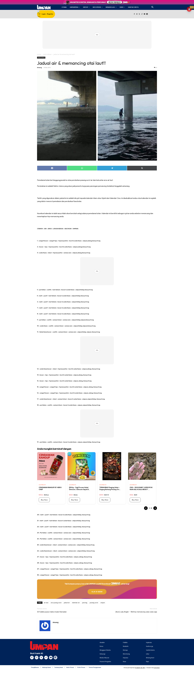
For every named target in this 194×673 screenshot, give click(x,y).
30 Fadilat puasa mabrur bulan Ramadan (52, 612)
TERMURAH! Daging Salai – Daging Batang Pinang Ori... (110, 488)
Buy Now (44, 500)
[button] (152, 7)
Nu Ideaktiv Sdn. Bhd (140, 667)
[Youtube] (144, 14)
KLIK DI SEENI (97, 592)
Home (39, 54)
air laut (46, 602)
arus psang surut (56, 602)
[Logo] (43, 7)
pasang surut (94, 602)
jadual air (67, 602)
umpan (102, 602)
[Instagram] (137, 14)
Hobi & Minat (47, 54)
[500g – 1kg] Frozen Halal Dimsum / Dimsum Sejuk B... (79, 488)
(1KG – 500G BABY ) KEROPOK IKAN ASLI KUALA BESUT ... (141, 488)
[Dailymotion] (147, 14)
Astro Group (157, 667)
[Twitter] (139, 14)
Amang (39, 67)
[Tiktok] (142, 14)
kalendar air (76, 602)
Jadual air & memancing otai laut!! (71, 63)
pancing (84, 602)
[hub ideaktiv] (158, 6)
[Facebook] (134, 14)
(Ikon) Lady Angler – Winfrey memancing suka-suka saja (136, 612)
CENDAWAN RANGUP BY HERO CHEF (50, 488)
